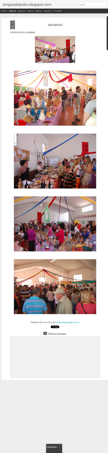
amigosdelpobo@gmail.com (67, 322)
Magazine (22, 11)
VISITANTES (55, 25)
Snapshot (48, 11)
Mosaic (31, 11)
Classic (4, 11)
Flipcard (12, 11)
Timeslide (57, 11)
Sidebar (38, 11)
